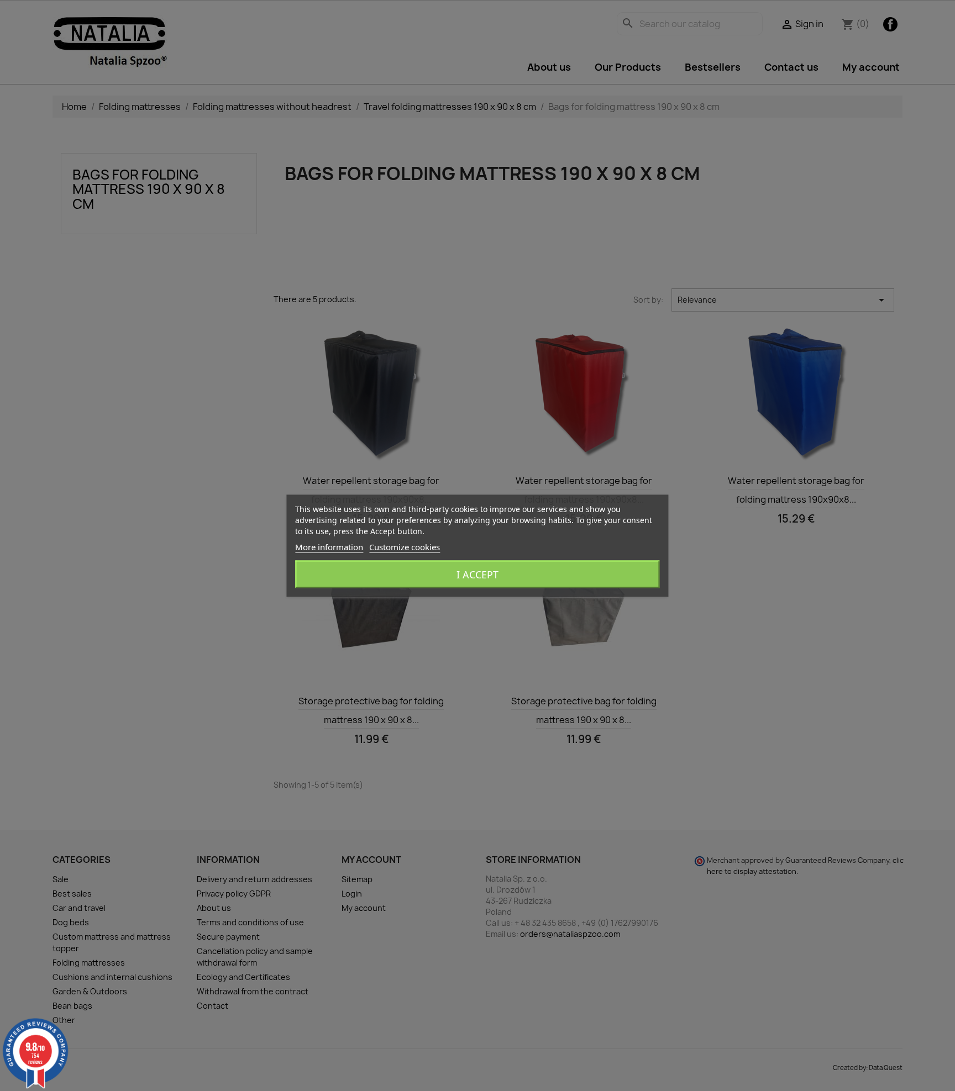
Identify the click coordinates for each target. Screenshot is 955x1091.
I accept (477, 574)
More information (329, 546)
